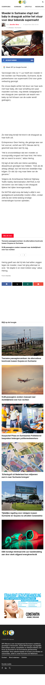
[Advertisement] (22, 116)
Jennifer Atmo (14, 24)
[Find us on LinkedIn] (6, 668)
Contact (4, 657)
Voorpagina (6, 6)
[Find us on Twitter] (10, 668)
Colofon (24, 657)
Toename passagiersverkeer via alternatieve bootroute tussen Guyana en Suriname (22, 242)
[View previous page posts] (20, 254)
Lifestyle (28, 6)
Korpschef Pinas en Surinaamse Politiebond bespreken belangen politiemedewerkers (21, 437)
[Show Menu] (2, 2)
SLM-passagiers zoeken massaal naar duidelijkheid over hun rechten (21, 248)
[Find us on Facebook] (2, 668)
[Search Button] (42, 2)
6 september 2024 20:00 (30, 24)
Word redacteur (14, 657)
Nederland (39, 6)
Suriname (17, 6)
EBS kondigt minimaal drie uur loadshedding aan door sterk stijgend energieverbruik (22, 553)
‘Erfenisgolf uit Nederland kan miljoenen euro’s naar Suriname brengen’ (20, 475)
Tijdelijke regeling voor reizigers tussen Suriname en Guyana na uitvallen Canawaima (22, 514)
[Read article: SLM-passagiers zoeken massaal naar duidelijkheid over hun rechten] (22, 379)
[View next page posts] (24, 254)
